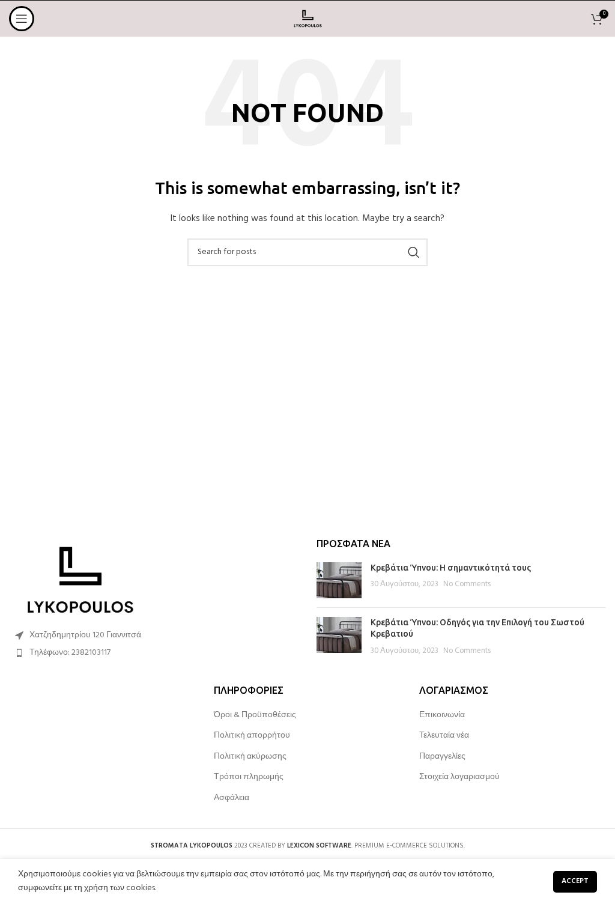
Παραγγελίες (442, 757)
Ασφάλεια (231, 798)
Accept (575, 881)
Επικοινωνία (442, 715)
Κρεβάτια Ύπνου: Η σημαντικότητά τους (451, 567)
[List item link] (153, 653)
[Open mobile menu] (21, 19)
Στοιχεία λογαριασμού (459, 777)
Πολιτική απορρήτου (252, 736)
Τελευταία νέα (444, 736)
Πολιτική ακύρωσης (250, 757)
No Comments (467, 584)
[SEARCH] (414, 252)
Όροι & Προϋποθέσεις (255, 715)
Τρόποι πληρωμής (248, 777)
